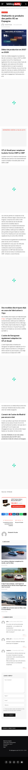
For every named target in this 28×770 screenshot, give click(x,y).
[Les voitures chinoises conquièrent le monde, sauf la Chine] (14, 552)
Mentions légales (7, 741)
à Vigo (3, 319)
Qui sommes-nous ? (8, 744)
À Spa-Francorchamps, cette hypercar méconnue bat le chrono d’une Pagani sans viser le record (13, 585)
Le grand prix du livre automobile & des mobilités (8, 524)
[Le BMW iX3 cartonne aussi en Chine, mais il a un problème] (14, 599)
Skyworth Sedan (19, 522)
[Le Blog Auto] (13, 4)
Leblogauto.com (14, 750)
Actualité (4, 12)
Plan (4, 747)
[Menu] (2, 4)
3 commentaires (6, 26)
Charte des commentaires (9, 742)
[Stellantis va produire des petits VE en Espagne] (14, 38)
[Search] (26, 4)
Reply (24, 634)
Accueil (3, 8)
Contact (5, 745)
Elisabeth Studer (8, 24)
